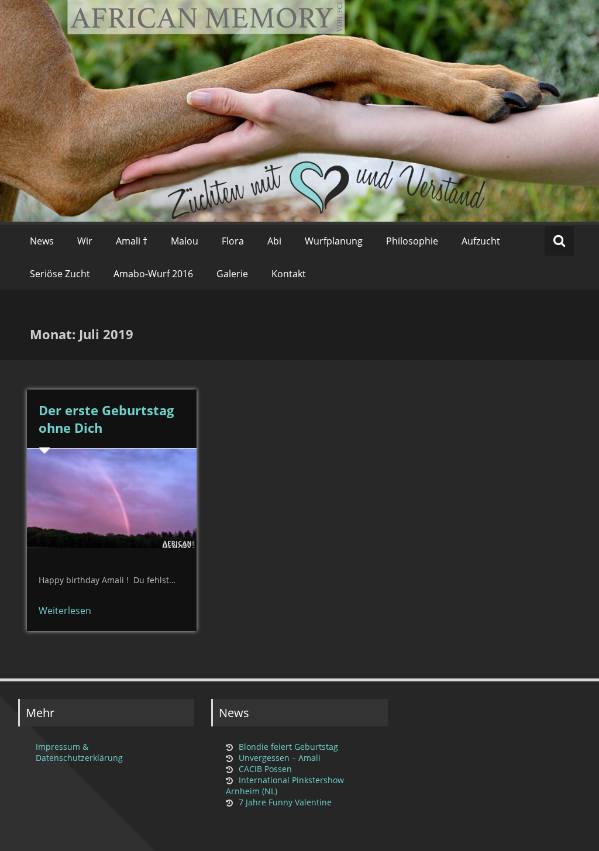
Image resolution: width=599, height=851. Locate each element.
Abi (274, 241)
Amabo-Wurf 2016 (153, 273)
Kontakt (288, 273)
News (42, 241)
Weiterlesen (65, 610)
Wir (84, 241)
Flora (233, 241)
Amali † (131, 241)
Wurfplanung (334, 241)
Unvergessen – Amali (280, 757)
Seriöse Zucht (60, 273)
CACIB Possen (265, 768)
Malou (184, 241)
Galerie (232, 273)
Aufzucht (481, 241)
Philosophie (412, 241)
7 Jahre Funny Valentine (285, 802)
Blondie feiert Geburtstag (288, 746)
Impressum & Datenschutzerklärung (79, 752)
